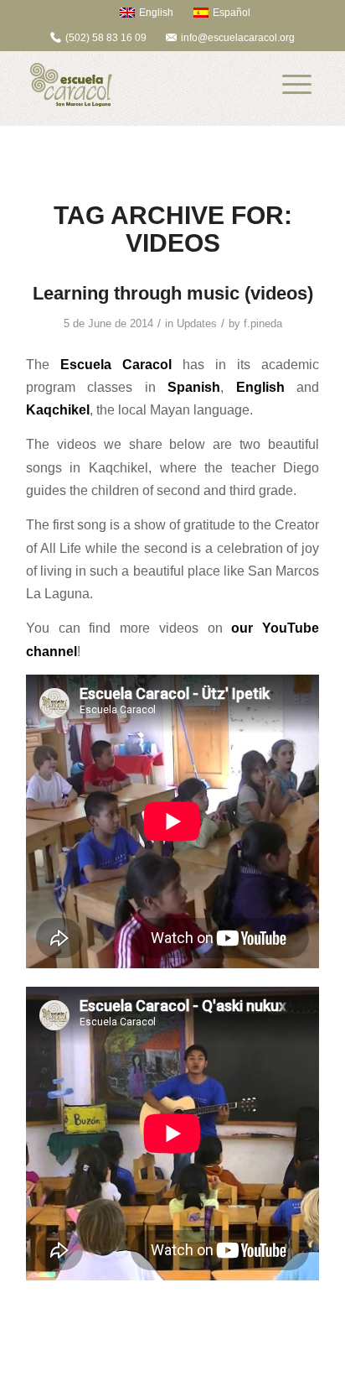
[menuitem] (139, 12)
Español (231, 12)
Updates (197, 323)
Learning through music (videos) (173, 293)
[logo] (143, 84)
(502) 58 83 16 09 (106, 38)
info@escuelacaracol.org (238, 38)
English (156, 12)
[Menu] (297, 84)
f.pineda (263, 323)
